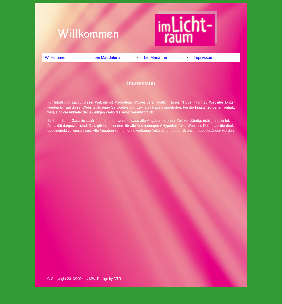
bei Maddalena (108, 57)
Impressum (203, 57)
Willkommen (56, 57)
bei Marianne (155, 57)
